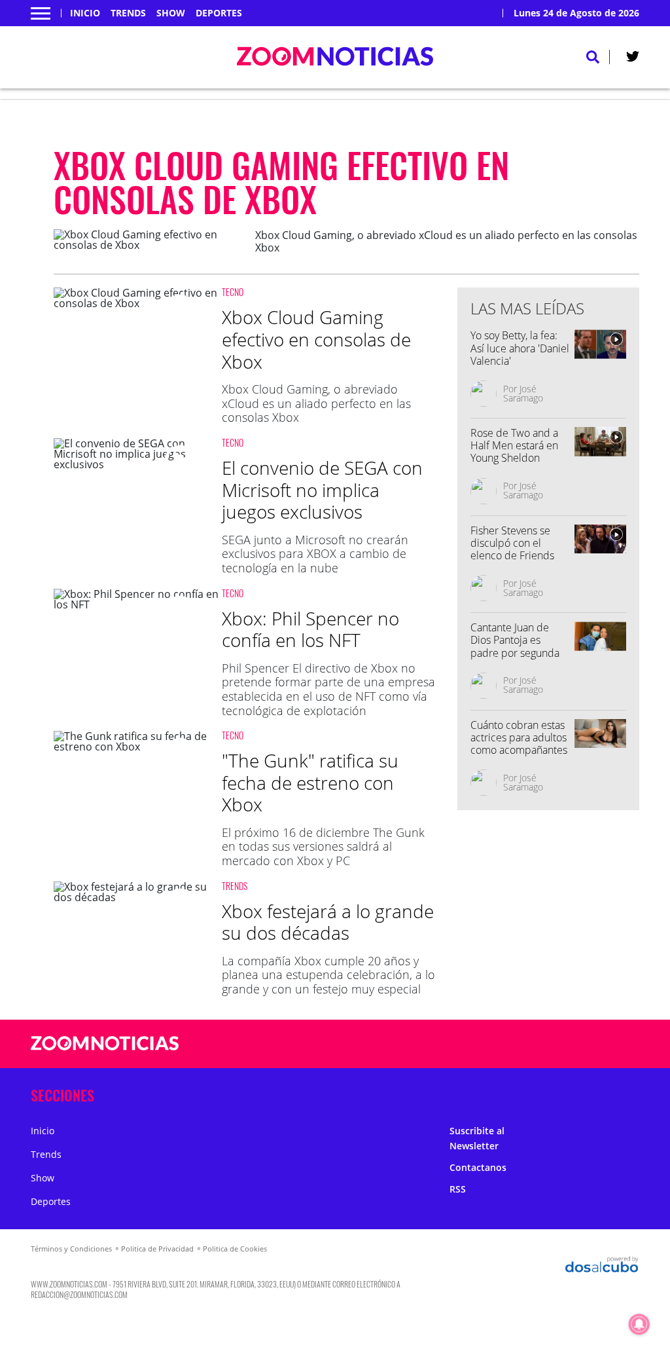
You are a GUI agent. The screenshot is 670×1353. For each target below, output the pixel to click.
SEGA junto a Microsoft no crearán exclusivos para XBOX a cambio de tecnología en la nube (315, 554)
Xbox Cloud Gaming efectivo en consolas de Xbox (316, 339)
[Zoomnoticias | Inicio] (624, 1092)
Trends (128, 13)
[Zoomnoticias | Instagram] (551, 1044)
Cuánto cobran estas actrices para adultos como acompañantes (518, 737)
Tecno (232, 292)
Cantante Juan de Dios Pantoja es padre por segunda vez (514, 646)
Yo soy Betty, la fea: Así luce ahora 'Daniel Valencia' (519, 347)
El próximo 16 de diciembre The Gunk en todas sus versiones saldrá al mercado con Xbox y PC (323, 846)
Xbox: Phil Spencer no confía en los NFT (310, 629)
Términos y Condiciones (71, 1248)
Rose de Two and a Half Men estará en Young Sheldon (514, 445)
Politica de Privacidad (157, 1248)
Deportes (219, 13)
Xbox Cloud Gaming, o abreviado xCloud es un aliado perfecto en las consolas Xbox (316, 403)
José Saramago (523, 393)
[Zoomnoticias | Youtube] (577, 1044)
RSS (458, 1189)
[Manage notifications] (639, 1324)
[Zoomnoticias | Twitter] (632, 59)
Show (170, 13)
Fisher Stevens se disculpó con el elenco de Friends (512, 543)
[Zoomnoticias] (105, 1053)
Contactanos (478, 1167)
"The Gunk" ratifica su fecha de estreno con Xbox (310, 782)
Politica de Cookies (235, 1248)
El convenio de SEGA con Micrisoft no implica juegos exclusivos (322, 489)
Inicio (85, 13)
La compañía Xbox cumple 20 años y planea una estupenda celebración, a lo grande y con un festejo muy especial (328, 975)
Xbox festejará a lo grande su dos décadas (328, 922)
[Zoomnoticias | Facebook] (500, 1044)
